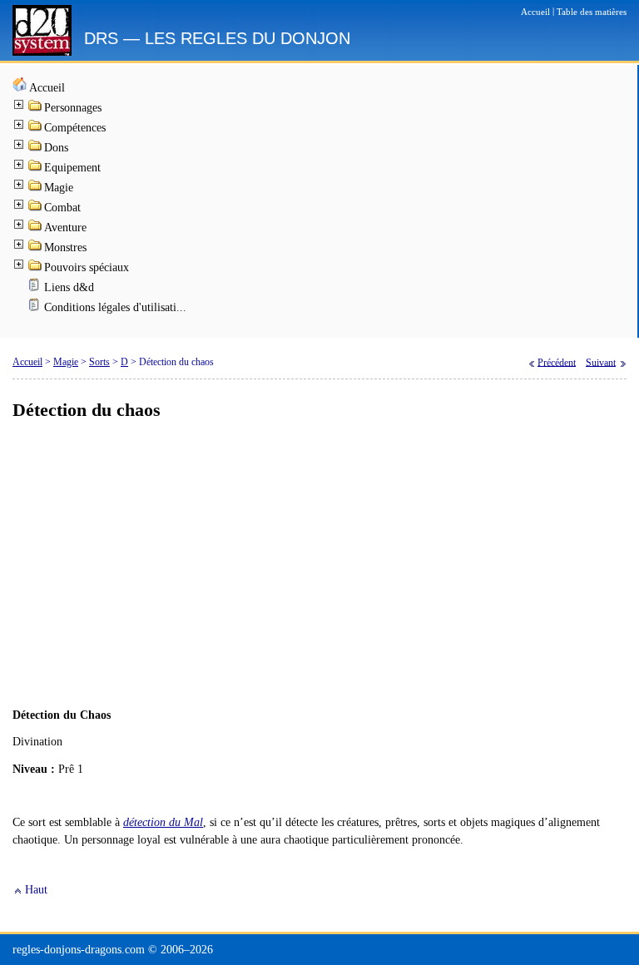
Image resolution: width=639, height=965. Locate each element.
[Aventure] (35, 228)
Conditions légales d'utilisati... (115, 307)
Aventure (65, 227)
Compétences (75, 127)
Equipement (72, 167)
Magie (58, 187)
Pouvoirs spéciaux (86, 267)
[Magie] (35, 188)
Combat (62, 207)
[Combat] (35, 208)
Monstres (65, 247)
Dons (56, 147)
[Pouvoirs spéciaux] (35, 268)
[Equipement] (35, 168)
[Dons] (35, 148)
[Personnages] (35, 108)
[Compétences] (35, 128)
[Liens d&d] (35, 288)
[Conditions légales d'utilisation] (35, 308)
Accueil (47, 88)
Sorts (99, 362)
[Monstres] (35, 248)
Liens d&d (69, 287)
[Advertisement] (319, 564)
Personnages (73, 107)
